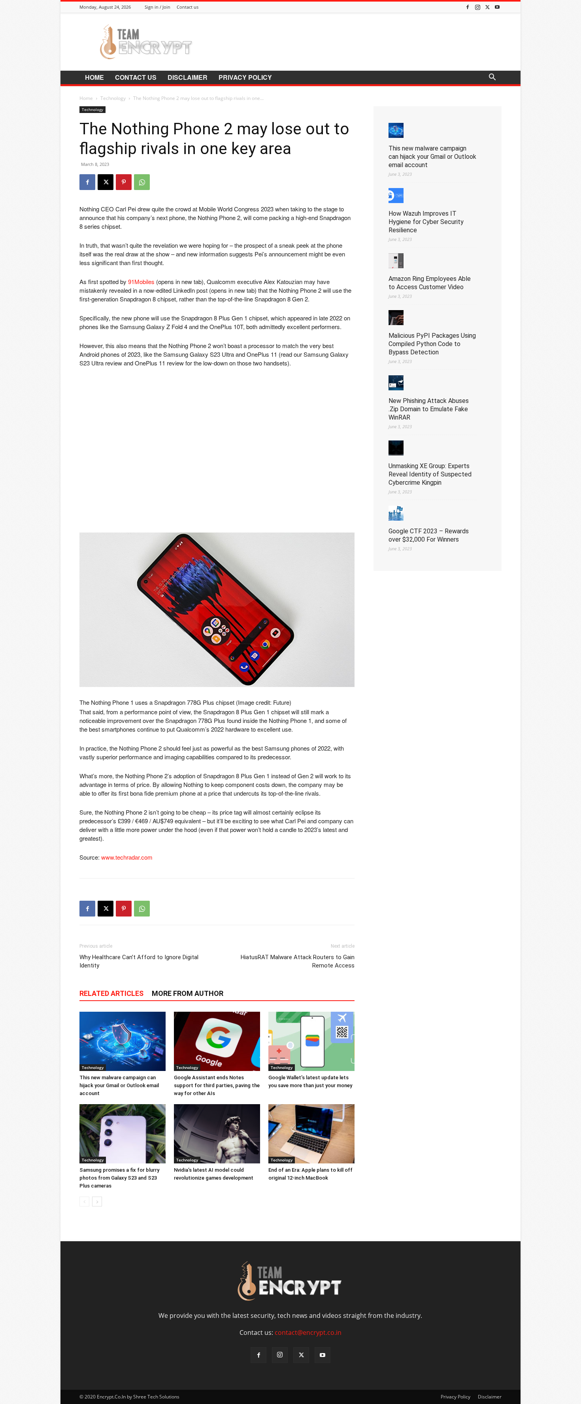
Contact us (187, 7)
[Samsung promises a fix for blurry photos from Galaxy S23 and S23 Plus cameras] (122, 1133)
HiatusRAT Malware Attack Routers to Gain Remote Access (298, 961)
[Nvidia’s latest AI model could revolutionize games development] (217, 1133)
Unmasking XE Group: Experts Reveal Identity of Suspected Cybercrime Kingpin (430, 474)
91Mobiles (141, 281)
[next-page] (97, 1201)
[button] (492, 77)
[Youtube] (497, 7)
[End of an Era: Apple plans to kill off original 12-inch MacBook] (311, 1133)
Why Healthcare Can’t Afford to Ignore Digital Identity (138, 961)
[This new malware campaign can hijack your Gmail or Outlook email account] (122, 1041)
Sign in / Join (157, 7)
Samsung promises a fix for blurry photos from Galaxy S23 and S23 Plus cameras (119, 1178)
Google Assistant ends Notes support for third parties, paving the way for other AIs (217, 1085)
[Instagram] (477, 7)
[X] (487, 7)
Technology (113, 98)
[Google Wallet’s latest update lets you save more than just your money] (311, 1041)
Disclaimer (188, 77)
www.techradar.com (127, 857)
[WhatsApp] (142, 182)
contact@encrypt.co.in (308, 1332)
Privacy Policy (245, 77)
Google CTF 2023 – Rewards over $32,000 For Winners (429, 535)
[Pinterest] (124, 182)
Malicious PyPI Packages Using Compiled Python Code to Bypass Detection (432, 344)
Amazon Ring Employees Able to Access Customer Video (430, 283)
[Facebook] (467, 7)
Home (94, 77)
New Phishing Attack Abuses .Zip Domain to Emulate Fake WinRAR (429, 409)
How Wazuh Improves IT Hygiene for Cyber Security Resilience (426, 222)
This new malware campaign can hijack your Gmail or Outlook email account (119, 1085)
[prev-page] (84, 1201)
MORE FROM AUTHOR (187, 993)
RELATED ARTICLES (111, 993)
